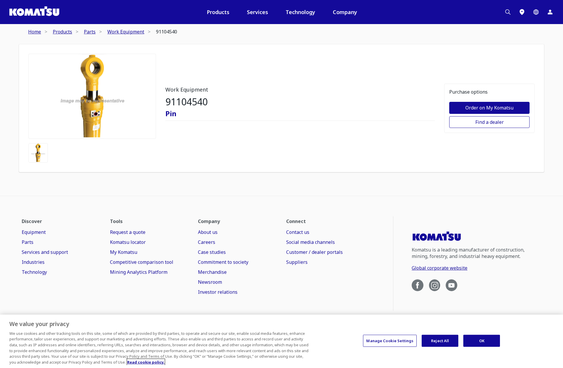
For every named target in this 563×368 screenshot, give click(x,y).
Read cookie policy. (146, 361)
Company (345, 12)
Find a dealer (489, 122)
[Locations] (521, 12)
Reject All (440, 340)
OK (481, 340)
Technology (300, 12)
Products (218, 12)
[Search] (507, 12)
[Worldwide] (536, 12)
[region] (281, 341)
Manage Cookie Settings (389, 340)
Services (257, 12)
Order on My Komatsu (489, 107)
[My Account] (550, 12)
